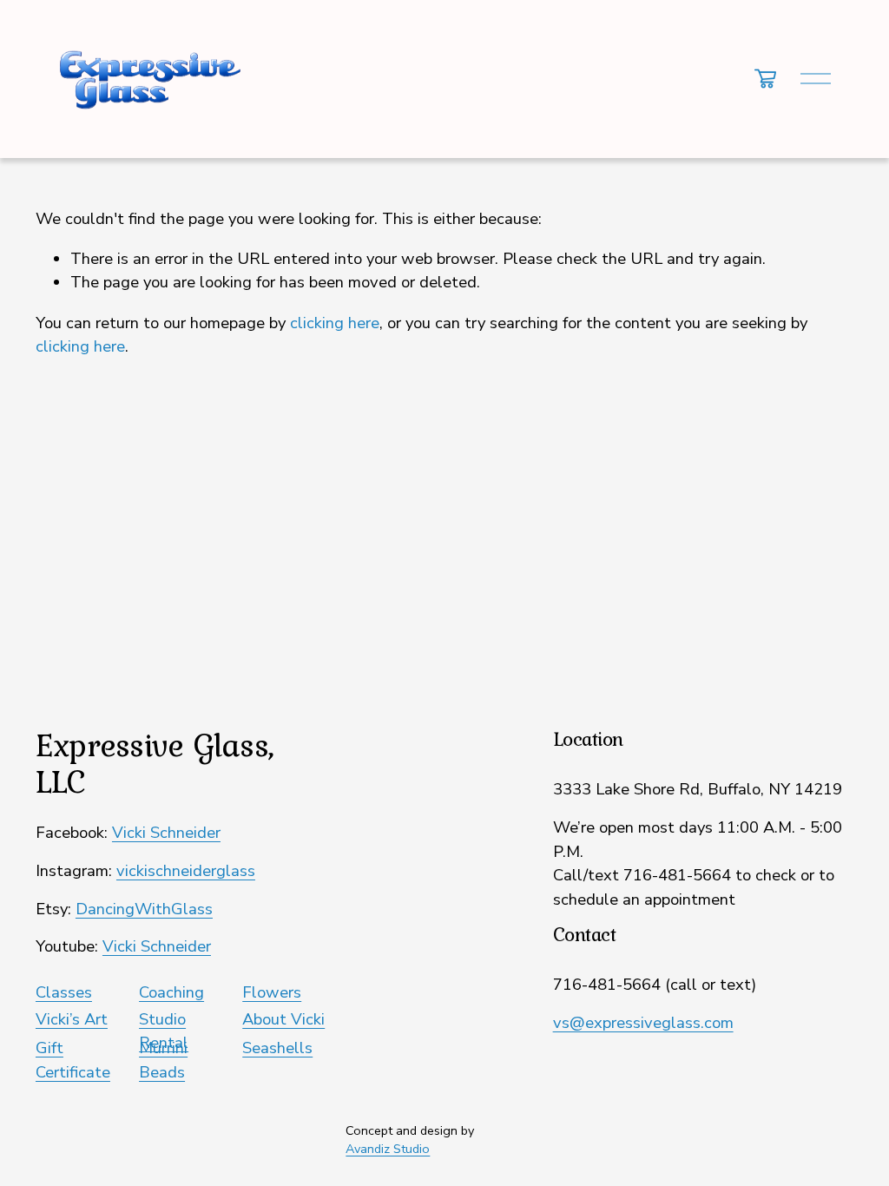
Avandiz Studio (388, 1148)
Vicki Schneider (166, 832)
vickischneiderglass (185, 871)
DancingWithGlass (144, 909)
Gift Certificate (73, 1060)
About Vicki (283, 1019)
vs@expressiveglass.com (643, 1022)
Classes (64, 992)
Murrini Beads (163, 1060)
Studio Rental (163, 1031)
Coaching (171, 992)
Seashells (277, 1048)
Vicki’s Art (72, 1019)
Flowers (271, 992)
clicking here (334, 323)
